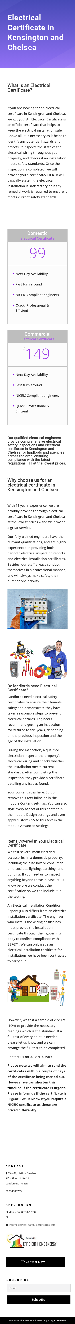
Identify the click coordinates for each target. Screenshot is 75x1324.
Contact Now (35, 1262)
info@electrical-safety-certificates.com (32, 1224)
